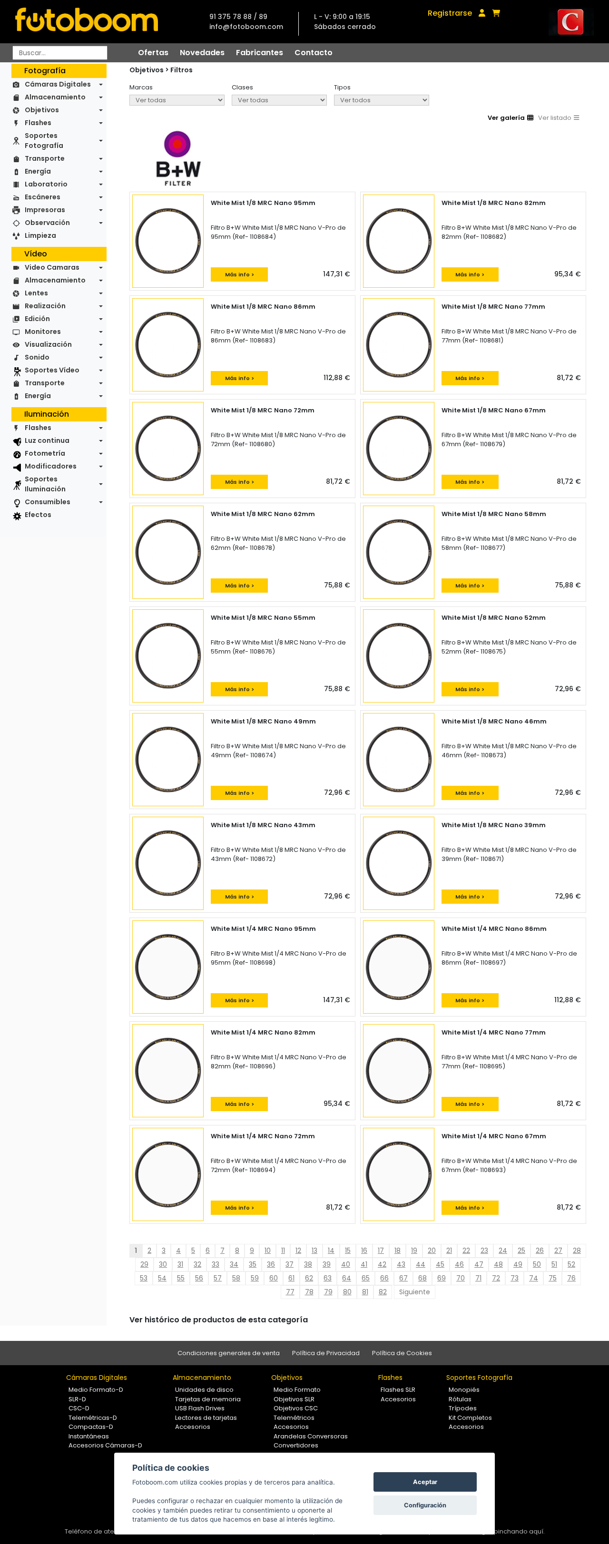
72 (496, 1278)
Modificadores (51, 466)
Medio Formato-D (96, 1389)
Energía (38, 171)
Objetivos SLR (294, 1399)
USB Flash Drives (200, 1408)
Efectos (38, 514)
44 (420, 1264)
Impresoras (45, 210)
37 (289, 1264)
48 (498, 1264)
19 (414, 1250)
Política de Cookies (402, 1353)
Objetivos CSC (296, 1408)
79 (328, 1292)
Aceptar (425, 1481)
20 (432, 1250)
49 (517, 1264)
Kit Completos (470, 1417)
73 (515, 1278)
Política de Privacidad (326, 1353)
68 (422, 1278)
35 (252, 1264)
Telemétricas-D (93, 1417)
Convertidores (296, 1445)
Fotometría (45, 453)
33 (215, 1264)
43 (401, 1264)
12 (298, 1250)
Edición (37, 318)
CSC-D (79, 1408)
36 (271, 1264)
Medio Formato (297, 1389)
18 (397, 1250)
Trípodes (463, 1408)
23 (484, 1250)
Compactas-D (91, 1426)
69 (441, 1278)
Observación (47, 222)
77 (290, 1292)
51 (554, 1264)
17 (381, 1250)
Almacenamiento (55, 97)
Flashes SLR (398, 1389)
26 (540, 1250)
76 (571, 1278)
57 (218, 1278)
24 (503, 1250)
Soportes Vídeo (52, 370)
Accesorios (192, 1426)
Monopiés (464, 1389)
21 (449, 1250)
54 (162, 1278)
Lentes (36, 293)
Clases (242, 87)
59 (255, 1278)
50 (537, 1264)
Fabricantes (259, 52)
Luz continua (47, 440)
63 (328, 1278)
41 (364, 1264)
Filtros (181, 70)
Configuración (425, 1505)
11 (283, 1250)
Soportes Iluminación (45, 484)
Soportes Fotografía (44, 140)
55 (181, 1278)
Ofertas (153, 52)
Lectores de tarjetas (206, 1417)
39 (327, 1264)
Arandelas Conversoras (311, 1436)
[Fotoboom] (86, 22)
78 (309, 1292)
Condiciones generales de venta (228, 1353)
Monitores (43, 331)
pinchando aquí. (519, 1531)
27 (558, 1250)
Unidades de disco (204, 1389)
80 (347, 1292)
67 (403, 1278)
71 (478, 1278)
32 (197, 1264)
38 (308, 1264)
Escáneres (42, 197)
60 (273, 1278)
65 (366, 1278)
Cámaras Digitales (58, 84)
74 (533, 1278)
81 (365, 1292)
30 (163, 1264)
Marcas (141, 87)
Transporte (45, 158)
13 (314, 1250)
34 (234, 1264)
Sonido (37, 357)
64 (346, 1278)
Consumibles (47, 502)
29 (144, 1264)
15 (348, 1250)
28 (577, 1250)
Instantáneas (89, 1436)
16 (364, 1250)
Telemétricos (294, 1417)
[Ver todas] (177, 100)
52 (571, 1264)
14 (331, 1250)
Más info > (239, 274)
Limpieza (40, 235)
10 (268, 1250)
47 (478, 1264)
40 (345, 1264)
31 (180, 1264)
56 (199, 1278)
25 (521, 1250)
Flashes (38, 122)
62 (309, 1278)
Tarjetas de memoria (208, 1399)
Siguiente (414, 1292)
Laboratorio (46, 184)
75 (553, 1278)
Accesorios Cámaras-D (105, 1445)
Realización (45, 306)
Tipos (342, 87)
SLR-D (77, 1399)
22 (466, 1250)
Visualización (48, 344)
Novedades (202, 52)
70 (460, 1278)
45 (440, 1264)
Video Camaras (52, 267)
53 (143, 1278)
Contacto (314, 52)
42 (382, 1264)
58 (236, 1278)
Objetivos (42, 110)
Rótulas (460, 1399)
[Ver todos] (381, 100)
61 (291, 1278)
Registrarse (450, 13)
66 (384, 1278)
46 (459, 1264)
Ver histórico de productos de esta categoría (218, 1319)
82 (383, 1292)
